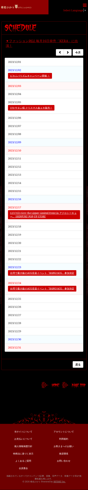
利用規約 (63, 438)
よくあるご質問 (23, 460)
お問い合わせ (63, 460)
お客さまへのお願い (64, 446)
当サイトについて (23, 431)
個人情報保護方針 (23, 446)
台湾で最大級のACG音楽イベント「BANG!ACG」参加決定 (42, 273)
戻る (78, 364)
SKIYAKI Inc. (59, 481)
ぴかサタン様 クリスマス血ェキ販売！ (31, 108)
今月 (78, 52)
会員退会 (23, 468)
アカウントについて (64, 431)
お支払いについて (23, 438)
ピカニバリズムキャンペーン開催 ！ (30, 75)
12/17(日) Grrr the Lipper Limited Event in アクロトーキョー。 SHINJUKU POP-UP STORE (43, 214)
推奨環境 (63, 453)
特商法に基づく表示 (23, 453)
